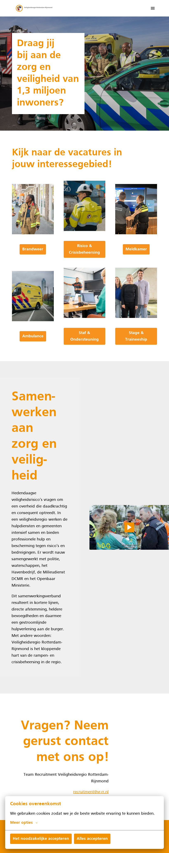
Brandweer (32, 249)
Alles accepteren (92, 839)
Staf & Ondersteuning (84, 336)
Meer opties (21, 823)
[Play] (129, 527)
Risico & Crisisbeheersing (84, 249)
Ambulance (32, 336)
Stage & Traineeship (136, 336)
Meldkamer (136, 249)
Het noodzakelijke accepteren (41, 839)
